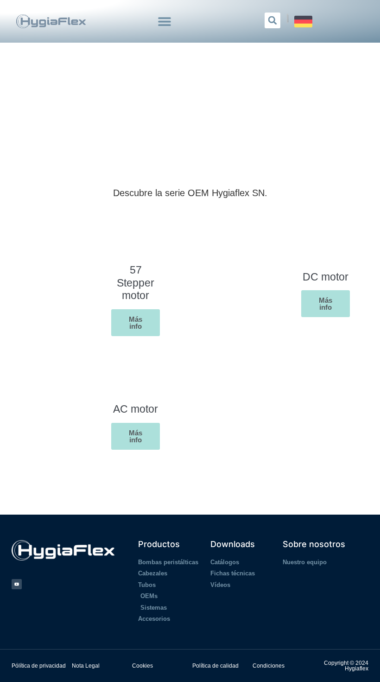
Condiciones (269, 666)
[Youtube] (17, 584)
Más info (135, 322)
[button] (164, 21)
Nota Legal (86, 666)
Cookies (142, 666)
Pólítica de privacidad (39, 666)
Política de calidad (215, 666)
